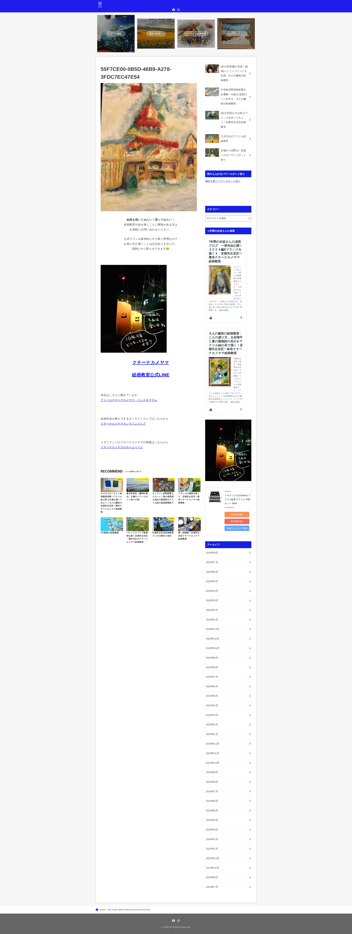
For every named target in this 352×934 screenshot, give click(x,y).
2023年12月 (213, 858)
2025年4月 (212, 705)
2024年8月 (212, 782)
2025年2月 (212, 724)
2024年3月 (212, 829)
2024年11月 (212, 753)
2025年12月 (213, 629)
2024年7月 (212, 791)
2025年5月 (212, 695)
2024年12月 (213, 743)
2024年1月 (212, 848)
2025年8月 (212, 667)
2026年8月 (212, 552)
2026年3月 (212, 600)
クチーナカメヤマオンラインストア (123, 423)
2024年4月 (212, 820)
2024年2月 (212, 839)
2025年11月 (212, 638)
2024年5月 (212, 810)
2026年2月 (212, 610)
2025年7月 (212, 676)
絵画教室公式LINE (150, 374)
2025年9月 (212, 657)
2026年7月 (212, 562)
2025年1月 (212, 734)
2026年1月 (212, 619)
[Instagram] (178, 9)
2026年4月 (212, 591)
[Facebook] (173, 9)
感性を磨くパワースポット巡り (223, 181)
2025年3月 (212, 715)
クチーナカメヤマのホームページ (122, 447)
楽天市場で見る (237, 521)
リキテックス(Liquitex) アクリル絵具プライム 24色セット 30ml (238, 499)
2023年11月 (212, 867)
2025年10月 (213, 648)
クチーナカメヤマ (150, 362)
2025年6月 (212, 686)
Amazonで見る (237, 514)
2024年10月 (213, 762)
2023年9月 (212, 877)
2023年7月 (212, 887)
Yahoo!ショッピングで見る (237, 528)
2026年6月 (212, 571)
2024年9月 (212, 772)
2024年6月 (212, 801)
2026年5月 (212, 581)
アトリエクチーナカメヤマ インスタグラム (129, 400)
